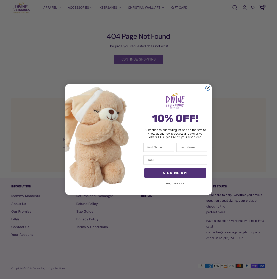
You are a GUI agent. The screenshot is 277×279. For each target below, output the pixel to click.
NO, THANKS (175, 183)
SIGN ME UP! (175, 173)
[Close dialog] (208, 88)
